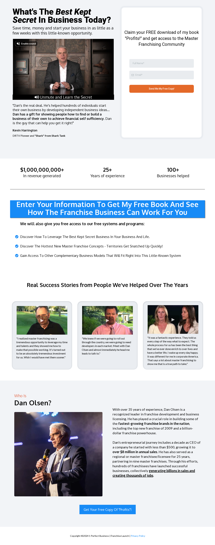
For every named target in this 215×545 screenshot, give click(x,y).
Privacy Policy (138, 535)
